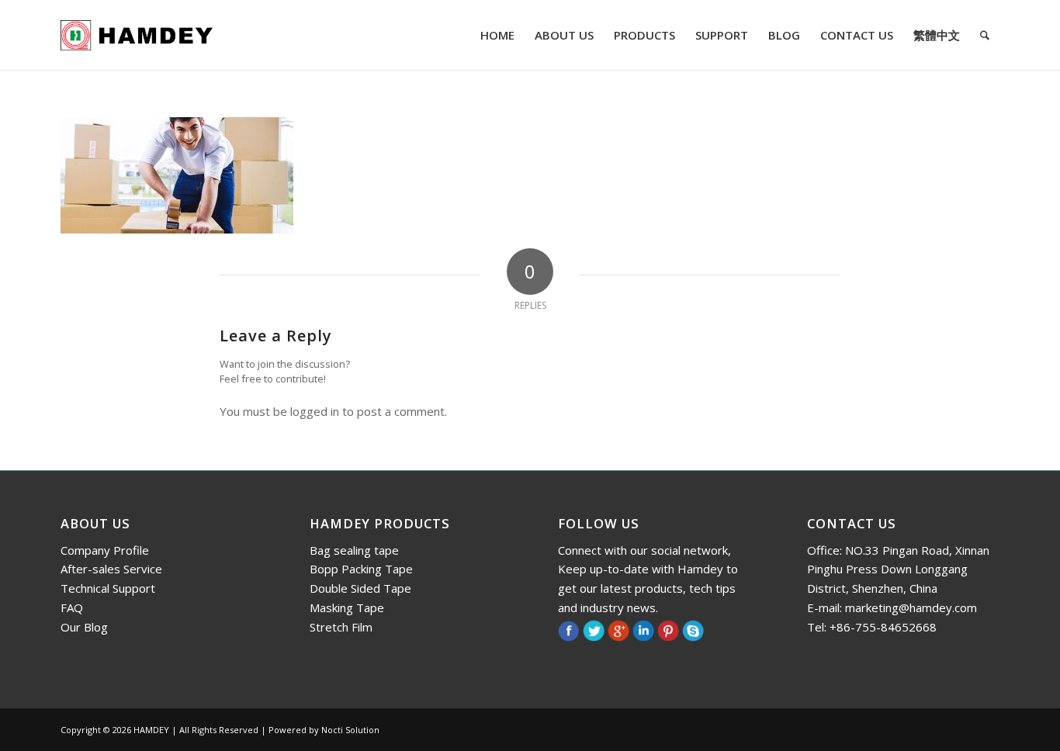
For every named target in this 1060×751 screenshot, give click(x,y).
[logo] (137, 35)
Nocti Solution (350, 729)
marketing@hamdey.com (911, 607)
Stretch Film (341, 627)
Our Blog (84, 627)
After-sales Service (111, 568)
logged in (314, 411)
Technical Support (108, 588)
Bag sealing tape (354, 550)
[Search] (984, 35)
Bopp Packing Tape (361, 568)
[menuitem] (497, 35)
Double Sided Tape (360, 588)
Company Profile (105, 550)
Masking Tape (347, 607)
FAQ (72, 607)
